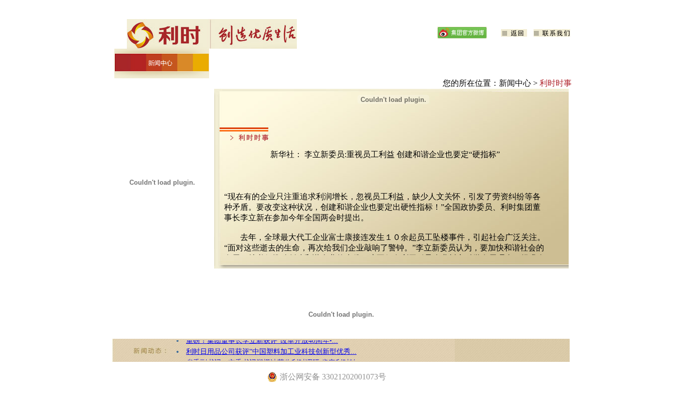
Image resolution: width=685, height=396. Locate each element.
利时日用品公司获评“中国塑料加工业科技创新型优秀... (271, 349)
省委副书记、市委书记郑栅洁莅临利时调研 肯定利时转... (274, 360)
